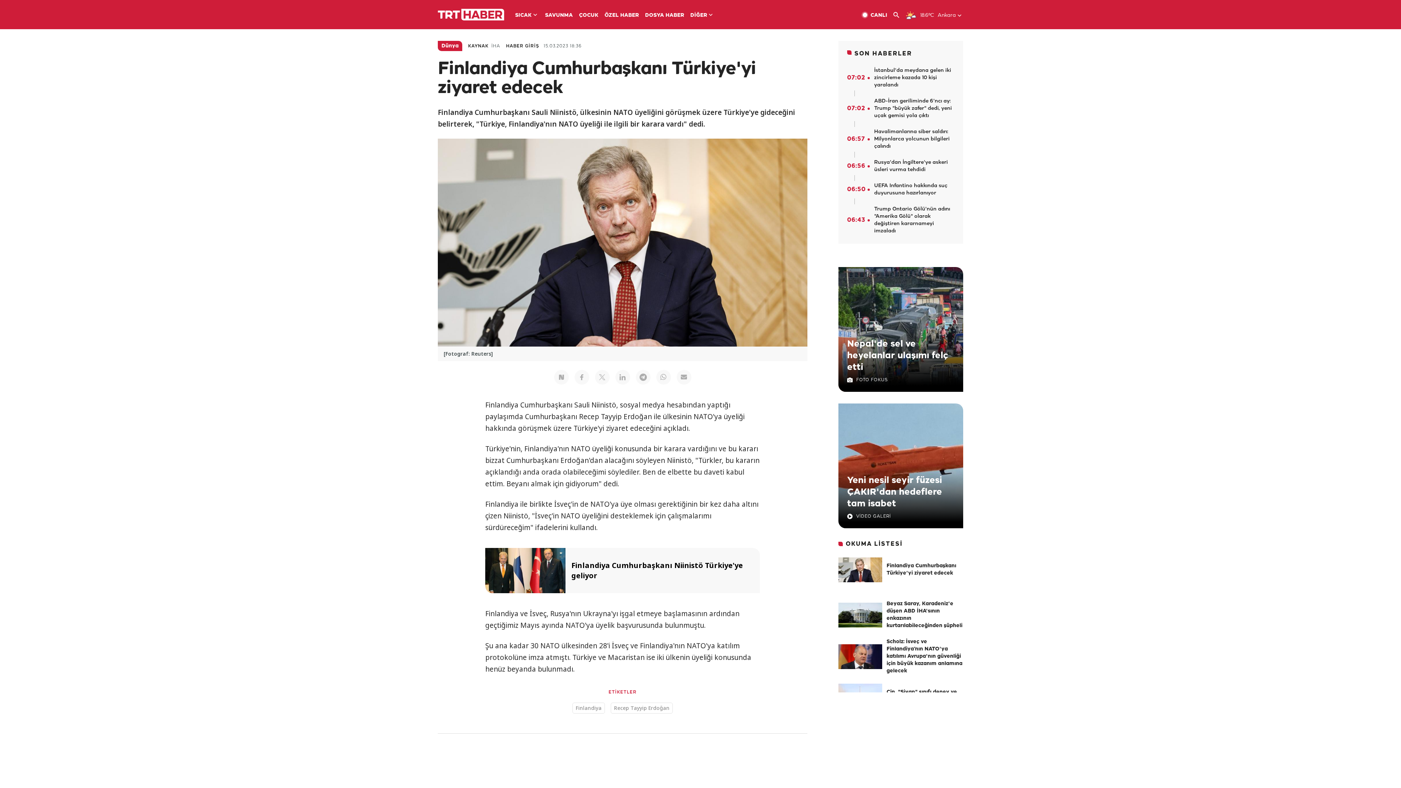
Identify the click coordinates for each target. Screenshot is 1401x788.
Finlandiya (589, 707)
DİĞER (698, 15)
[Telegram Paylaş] (643, 377)
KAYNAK (478, 46)
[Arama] (899, 15)
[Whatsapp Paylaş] (663, 377)
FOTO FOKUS (872, 380)
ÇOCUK (588, 15)
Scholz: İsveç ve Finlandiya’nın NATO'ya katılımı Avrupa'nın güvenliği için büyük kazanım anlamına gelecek (924, 656)
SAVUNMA (559, 15)
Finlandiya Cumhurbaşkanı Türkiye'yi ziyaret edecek (921, 569)
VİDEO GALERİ (873, 516)
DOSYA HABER (664, 15)
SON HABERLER (883, 54)
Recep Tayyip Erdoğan (641, 707)
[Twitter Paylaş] (602, 377)
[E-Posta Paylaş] (684, 377)
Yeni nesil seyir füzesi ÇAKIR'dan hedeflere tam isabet (894, 492)
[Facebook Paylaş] (582, 377)
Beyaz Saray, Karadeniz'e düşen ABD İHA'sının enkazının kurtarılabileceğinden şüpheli (924, 615)
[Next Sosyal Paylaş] (561, 377)
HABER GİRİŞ (522, 46)
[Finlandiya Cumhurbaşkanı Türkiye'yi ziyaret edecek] (860, 569)
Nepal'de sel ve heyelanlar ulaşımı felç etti (897, 355)
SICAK (523, 15)
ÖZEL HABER (622, 15)
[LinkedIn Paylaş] (622, 377)
